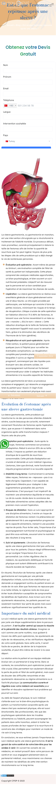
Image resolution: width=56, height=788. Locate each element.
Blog (18, 25)
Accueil (10, 25)
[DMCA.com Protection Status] (28, 776)
